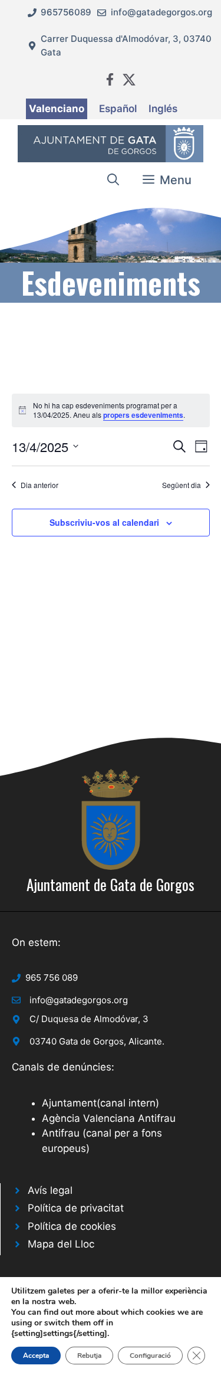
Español (118, 108)
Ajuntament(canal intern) (100, 1103)
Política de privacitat (76, 1208)
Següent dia (181, 485)
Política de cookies (72, 1226)
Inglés (163, 108)
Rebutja (89, 1355)
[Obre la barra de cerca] (113, 180)
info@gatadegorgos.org (161, 12)
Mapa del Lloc (61, 1244)
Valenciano (56, 108)
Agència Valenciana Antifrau (109, 1118)
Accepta (36, 1355)
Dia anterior (39, 485)
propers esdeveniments (143, 415)
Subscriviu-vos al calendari (104, 522)
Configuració (150, 1355)
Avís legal (50, 1190)
